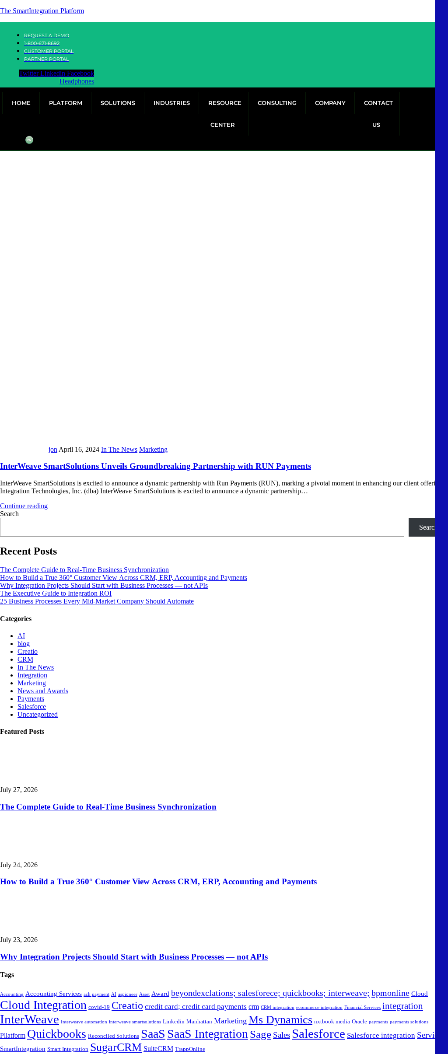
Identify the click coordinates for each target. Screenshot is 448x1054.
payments (378, 1021)
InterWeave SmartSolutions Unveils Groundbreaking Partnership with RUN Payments (155, 466)
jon (53, 449)
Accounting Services (53, 993)
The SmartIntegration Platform (42, 10)
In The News (119, 449)
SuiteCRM (158, 1048)
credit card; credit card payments (196, 1006)
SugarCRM (116, 1047)
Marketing (153, 449)
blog (24, 643)
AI (21, 635)
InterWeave (29, 1019)
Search (9, 513)
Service (429, 1035)
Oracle (359, 1021)
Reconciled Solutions (113, 1036)
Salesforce (32, 706)
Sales (281, 1035)
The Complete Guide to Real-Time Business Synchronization (84, 569)
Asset (144, 994)
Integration (32, 675)
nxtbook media (332, 1021)
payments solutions (409, 1021)
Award (160, 993)
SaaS (153, 1033)
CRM (25, 659)
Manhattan (199, 1021)
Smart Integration (67, 1049)
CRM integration (277, 1007)
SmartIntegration (23, 1048)
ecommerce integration (319, 1007)
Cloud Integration (43, 1005)
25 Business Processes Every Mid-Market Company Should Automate (97, 601)
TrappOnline (190, 1049)
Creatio (28, 651)
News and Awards (43, 691)
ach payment (96, 994)
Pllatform (12, 1035)
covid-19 (99, 1007)
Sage (260, 1034)
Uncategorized (38, 714)
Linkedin (174, 1021)
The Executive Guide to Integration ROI (56, 593)
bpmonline (390, 993)
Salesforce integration (381, 1035)
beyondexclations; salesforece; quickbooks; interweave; (270, 993)
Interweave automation (84, 1021)
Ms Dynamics (280, 1019)
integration (402, 1006)
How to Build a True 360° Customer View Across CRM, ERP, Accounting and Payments (123, 577)
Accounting (12, 994)
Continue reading (24, 506)
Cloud (419, 993)
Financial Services (362, 1007)
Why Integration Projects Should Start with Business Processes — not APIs (104, 585)
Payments (31, 698)
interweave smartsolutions (135, 1021)
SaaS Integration (207, 1033)
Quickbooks (56, 1033)
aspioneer (127, 994)
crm (253, 1006)
